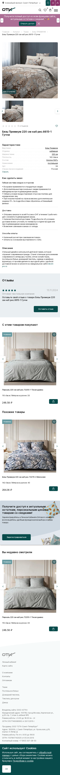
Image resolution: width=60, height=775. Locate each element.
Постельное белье (10, 691)
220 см (55, 154)
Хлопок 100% (52, 160)
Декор (5, 702)
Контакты (6, 676)
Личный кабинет (9, 662)
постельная (53, 163)
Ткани (4, 687)
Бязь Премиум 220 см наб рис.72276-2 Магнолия (23, 477)
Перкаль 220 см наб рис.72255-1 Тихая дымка (22, 390)
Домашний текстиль (11, 695)
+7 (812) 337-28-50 (27, 741)
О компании (7, 672)
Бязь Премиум (51, 148)
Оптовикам (7, 680)
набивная (54, 151)
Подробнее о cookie (23, 761)
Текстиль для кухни (10, 698)
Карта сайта (7, 666)
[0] (45, 10)
